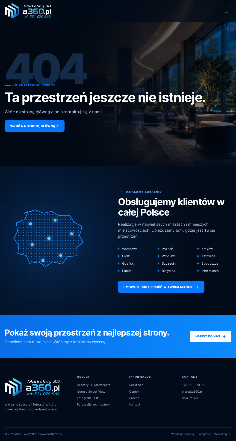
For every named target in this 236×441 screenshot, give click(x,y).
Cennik (134, 391)
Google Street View (91, 391)
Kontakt (134, 404)
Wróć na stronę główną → (34, 126)
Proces (134, 398)
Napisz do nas (210, 336)
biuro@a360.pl (192, 391)
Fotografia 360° (88, 398)
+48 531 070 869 (194, 385)
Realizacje (136, 385)
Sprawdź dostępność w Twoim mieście (161, 287)
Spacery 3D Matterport (93, 385)
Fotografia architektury (93, 404)
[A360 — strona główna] (28, 11)
